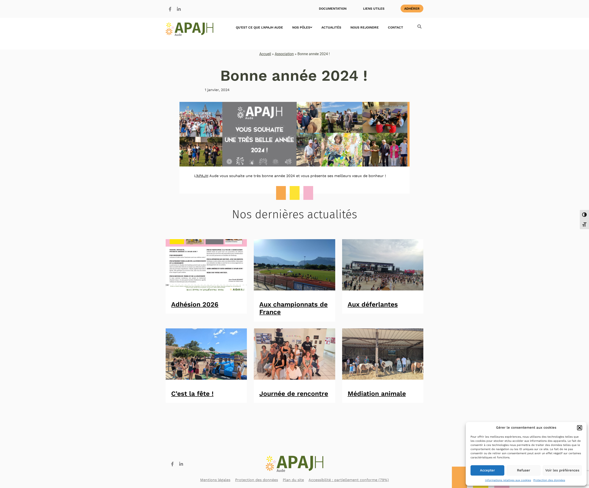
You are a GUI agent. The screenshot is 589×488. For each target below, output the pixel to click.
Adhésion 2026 (194, 304)
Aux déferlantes (373, 304)
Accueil (265, 54)
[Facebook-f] (170, 9)
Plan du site (293, 480)
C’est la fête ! (192, 393)
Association (284, 54)
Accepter (487, 470)
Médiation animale (377, 393)
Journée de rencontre (293, 393)
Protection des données (549, 480)
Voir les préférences (562, 470)
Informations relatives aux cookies (508, 480)
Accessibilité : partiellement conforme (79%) (349, 480)
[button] (579, 427)
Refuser (523, 470)
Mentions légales (215, 480)
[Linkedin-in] (178, 9)
